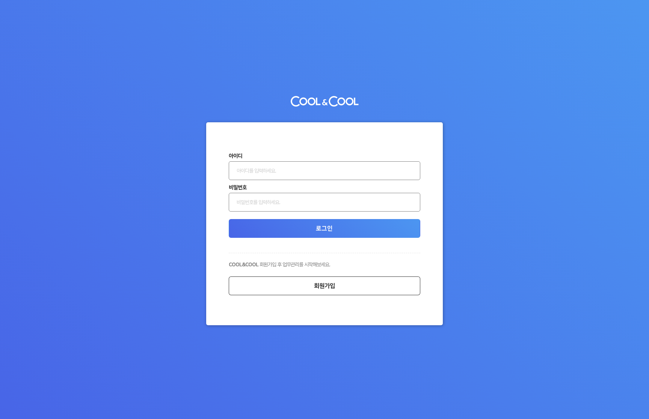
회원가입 (324, 285)
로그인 (324, 228)
